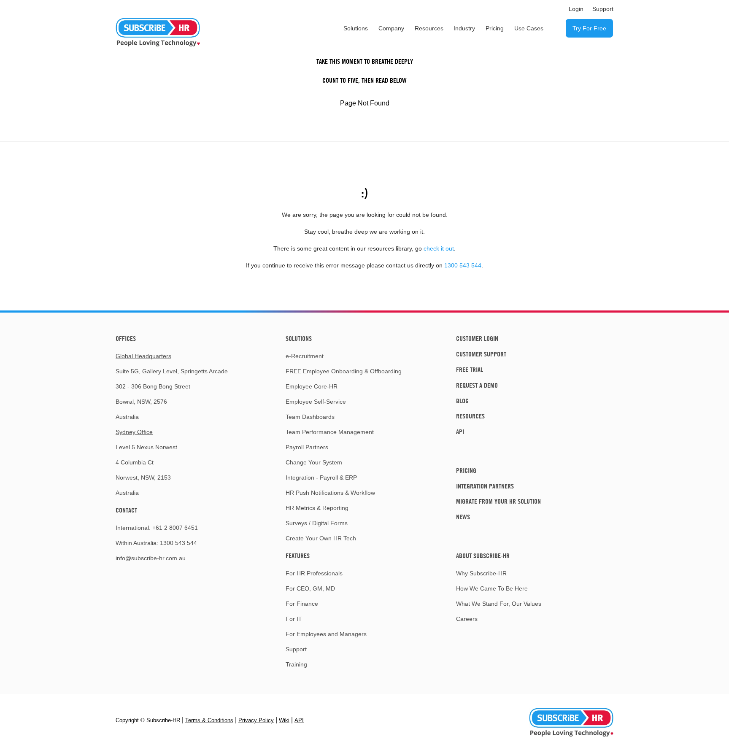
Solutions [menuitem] (355, 28)
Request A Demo (477, 385)
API (460, 431)
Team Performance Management (330, 432)
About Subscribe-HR (483, 555)
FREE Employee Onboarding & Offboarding (344, 371)
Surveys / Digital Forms (317, 523)
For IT (294, 618)
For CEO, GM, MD (310, 588)
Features (298, 555)
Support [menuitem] (602, 8)
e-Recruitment (305, 356)
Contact (126, 510)
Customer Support (481, 354)
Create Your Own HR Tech (321, 538)
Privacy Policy (256, 720)
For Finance (302, 603)
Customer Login (477, 338)
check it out (439, 248)
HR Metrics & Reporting (317, 507)
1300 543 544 (462, 265)
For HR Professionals (314, 573)
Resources (470, 416)
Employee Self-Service (316, 401)
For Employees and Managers (326, 634)
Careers (467, 618)
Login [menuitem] (576, 8)
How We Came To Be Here (492, 588)
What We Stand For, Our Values (498, 603)
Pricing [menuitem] (495, 28)
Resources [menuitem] (429, 28)
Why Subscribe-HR (481, 573)
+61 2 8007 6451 (175, 527)
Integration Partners (485, 486)
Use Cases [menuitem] (528, 28)
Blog (462, 401)
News (463, 517)
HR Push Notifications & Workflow (330, 492)
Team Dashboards (310, 416)
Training (296, 664)
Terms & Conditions (209, 720)
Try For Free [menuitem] (589, 28)
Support (296, 649)
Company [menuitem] (391, 28)
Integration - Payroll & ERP (321, 477)
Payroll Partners (307, 447)
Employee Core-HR (312, 386)
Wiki (284, 720)
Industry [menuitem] (464, 28)
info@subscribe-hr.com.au (151, 558)
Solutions (299, 338)
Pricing (466, 470)
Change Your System (314, 462)
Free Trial (469, 369)
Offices (126, 338)
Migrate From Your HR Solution (498, 501)
